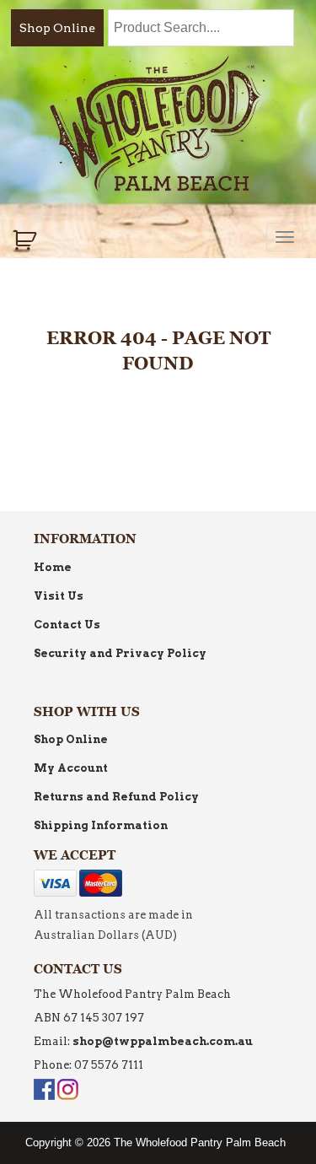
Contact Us (67, 624)
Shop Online (57, 28)
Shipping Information (101, 825)
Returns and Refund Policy (116, 796)
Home (53, 567)
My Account (71, 768)
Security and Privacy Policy (120, 653)
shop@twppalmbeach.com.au (162, 1041)
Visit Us (58, 596)
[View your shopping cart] (26, 240)
